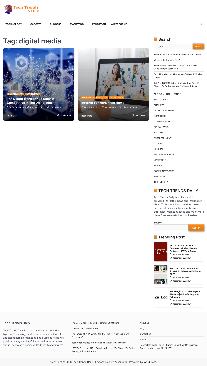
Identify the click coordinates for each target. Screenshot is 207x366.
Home (143, 339)
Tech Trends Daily (17, 107)
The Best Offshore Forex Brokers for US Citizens (177, 54)
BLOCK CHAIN (161, 99)
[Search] (201, 24)
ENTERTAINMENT (163, 138)
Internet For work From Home (102, 103)
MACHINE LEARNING (164, 154)
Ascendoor (121, 361)
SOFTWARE (101, 98)
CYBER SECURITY (163, 121)
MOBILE (158, 165)
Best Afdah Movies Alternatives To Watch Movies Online (99, 342)
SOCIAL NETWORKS (164, 171)
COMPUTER (160, 116)
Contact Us (145, 334)
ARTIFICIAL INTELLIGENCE (167, 94)
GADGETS (35, 24)
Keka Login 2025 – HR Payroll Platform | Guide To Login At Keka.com (185, 294)
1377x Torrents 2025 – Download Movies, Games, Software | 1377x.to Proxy (183, 248)
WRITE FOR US (119, 24)
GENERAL (158, 149)
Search (158, 222)
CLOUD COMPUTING (164, 110)
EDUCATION (99, 24)
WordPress (150, 361)
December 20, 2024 (181, 258)
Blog (142, 328)
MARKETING (77, 24)
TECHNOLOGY (13, 24)
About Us (144, 323)
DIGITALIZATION (15, 94)
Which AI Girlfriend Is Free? (167, 60)
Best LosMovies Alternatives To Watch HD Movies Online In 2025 (185, 271)
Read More (12, 115)
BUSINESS (55, 24)
